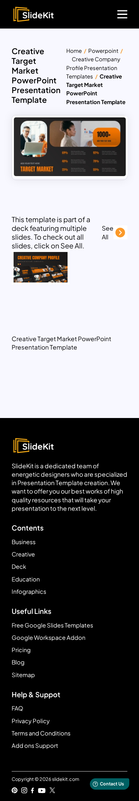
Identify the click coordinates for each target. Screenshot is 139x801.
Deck (19, 566)
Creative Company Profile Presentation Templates (93, 68)
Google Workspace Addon (48, 637)
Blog (18, 662)
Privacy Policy (31, 720)
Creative (23, 554)
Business (24, 541)
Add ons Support (35, 745)
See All (107, 232)
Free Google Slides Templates (52, 625)
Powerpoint (103, 50)
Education (26, 579)
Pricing (21, 649)
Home (74, 50)
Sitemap (23, 674)
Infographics (29, 591)
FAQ (17, 708)
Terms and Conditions (41, 733)
